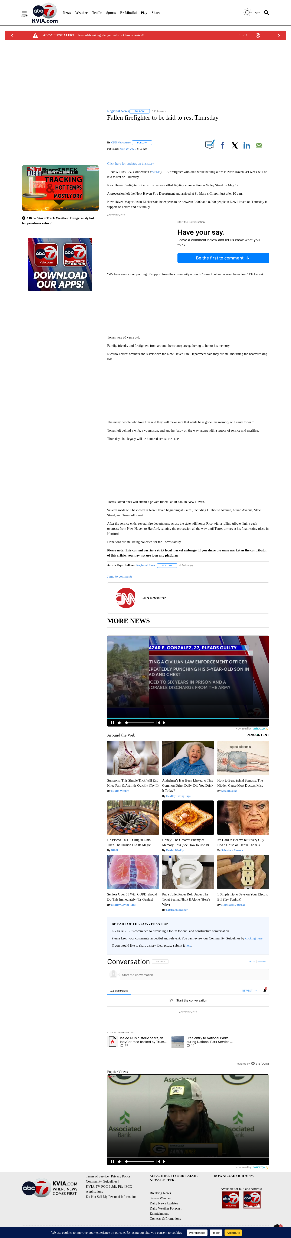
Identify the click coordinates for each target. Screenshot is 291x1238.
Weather (81, 12)
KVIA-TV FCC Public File (104, 1186)
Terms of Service (97, 1176)
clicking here (253, 938)
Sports (111, 12)
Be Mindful (128, 12)
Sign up (262, 961)
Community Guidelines (101, 1181)
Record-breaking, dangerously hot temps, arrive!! (111, 35)
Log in (251, 961)
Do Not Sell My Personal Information (111, 1196)
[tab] (119, 990)
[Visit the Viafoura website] (260, 1063)
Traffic (97, 12)
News (67, 12)
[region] (188, 1012)
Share (156, 12)
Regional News (145, 565)
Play (144, 12)
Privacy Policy (121, 1176)
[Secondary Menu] (27, 12)
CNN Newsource (121, 142)
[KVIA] (45, 12)
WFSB (155, 172)
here (188, 945)
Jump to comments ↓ (121, 576)
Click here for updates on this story (130, 163)
